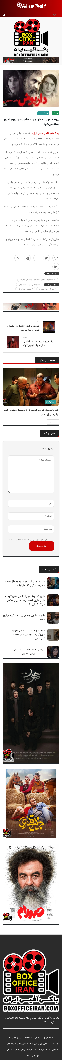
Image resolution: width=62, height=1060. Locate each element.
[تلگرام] (27, 258)
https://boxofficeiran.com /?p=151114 (38, 280)
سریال (55, 113)
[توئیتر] (46, 258)
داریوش (35, 284)
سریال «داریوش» (46, 289)
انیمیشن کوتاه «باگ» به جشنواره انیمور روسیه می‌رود (23, 328)
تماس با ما (54, 1026)
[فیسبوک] (37, 258)
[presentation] (50, 422)
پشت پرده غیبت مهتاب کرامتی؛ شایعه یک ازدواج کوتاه (38, 343)
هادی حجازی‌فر (24, 289)
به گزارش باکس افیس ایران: (45, 133)
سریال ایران (43, 113)
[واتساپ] (18, 258)
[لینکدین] (56, 266)
